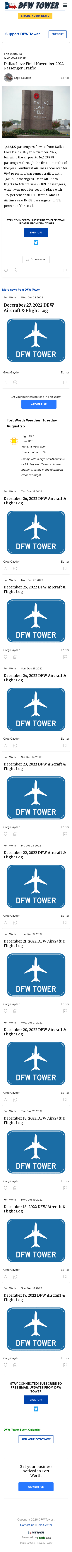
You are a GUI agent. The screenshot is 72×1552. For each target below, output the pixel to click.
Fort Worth (10, 297)
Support (58, 34)
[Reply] (16, 270)
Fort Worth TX (13, 54)
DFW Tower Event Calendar (22, 1430)
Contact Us (27, 1525)
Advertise (39, 404)
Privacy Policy (44, 1543)
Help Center (44, 1525)
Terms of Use (28, 1543)
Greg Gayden (22, 77)
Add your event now (36, 1439)
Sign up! (36, 232)
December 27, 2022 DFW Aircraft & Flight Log (29, 307)
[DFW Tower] (32, 5)
